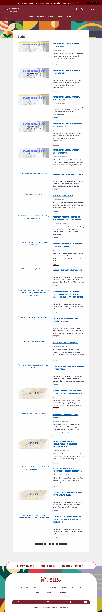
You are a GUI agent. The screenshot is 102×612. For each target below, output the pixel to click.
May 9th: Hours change (63, 195)
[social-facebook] (76, 9)
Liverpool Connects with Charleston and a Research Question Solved (65, 444)
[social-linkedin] (77, 602)
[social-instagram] (82, 9)
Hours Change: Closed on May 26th (68, 174)
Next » (62, 544)
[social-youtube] (92, 9)
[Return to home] (13, 9)
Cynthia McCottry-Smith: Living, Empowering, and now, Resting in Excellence (67, 519)
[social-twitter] (87, 9)
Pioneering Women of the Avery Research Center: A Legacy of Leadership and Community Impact (68, 294)
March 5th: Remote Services (65, 342)
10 (57, 544)
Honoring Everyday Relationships (67, 270)
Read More (56, 64)
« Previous (39, 544)
